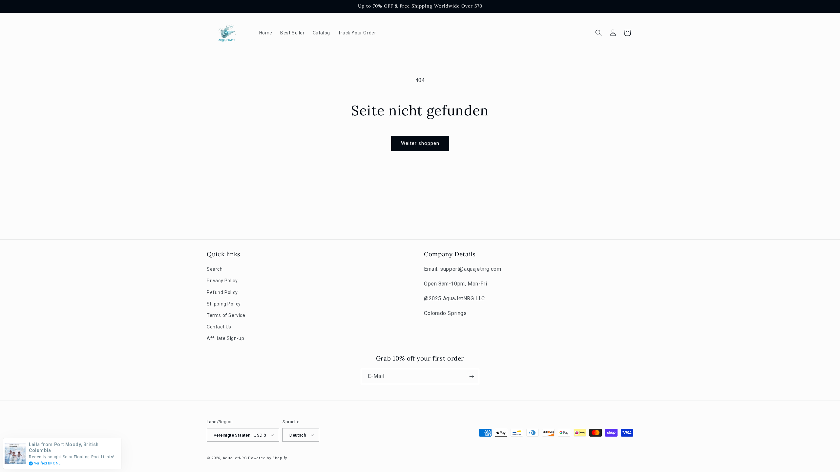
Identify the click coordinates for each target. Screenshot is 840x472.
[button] (598, 33)
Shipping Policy (224, 303)
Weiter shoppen (420, 143)
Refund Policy (222, 292)
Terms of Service (226, 315)
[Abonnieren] (471, 376)
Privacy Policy (222, 280)
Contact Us (219, 326)
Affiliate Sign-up (225, 338)
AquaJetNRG (235, 458)
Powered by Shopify (267, 458)
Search (215, 269)
